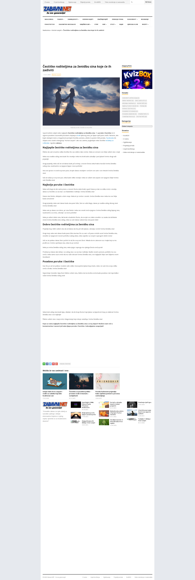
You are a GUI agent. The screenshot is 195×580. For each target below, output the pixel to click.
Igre (103, 24)
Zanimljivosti (73, 19)
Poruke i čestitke (65, 364)
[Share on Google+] (56, 364)
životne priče (141, 116)
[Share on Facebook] (47, 364)
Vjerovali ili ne (132, 24)
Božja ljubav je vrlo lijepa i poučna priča (89, 413)
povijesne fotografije (130, 111)
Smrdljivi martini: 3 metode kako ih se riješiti (116, 421)
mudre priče (142, 103)
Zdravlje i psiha (117, 19)
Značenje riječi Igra (144, 402)
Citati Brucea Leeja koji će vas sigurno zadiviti (144, 412)
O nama (47, 2)
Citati (112, 24)
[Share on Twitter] (50, 364)
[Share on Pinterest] (53, 364)
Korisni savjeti (88, 19)
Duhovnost (131, 19)
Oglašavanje (72, 2)
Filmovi (60, 19)
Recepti (144, 24)
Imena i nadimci (128, 100)
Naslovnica (49, 19)
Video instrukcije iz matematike (115, 2)
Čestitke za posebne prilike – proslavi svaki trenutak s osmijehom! (80, 394)
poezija (143, 106)
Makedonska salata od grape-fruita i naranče (116, 412)
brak (78, 135)
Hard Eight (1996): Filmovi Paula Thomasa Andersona (88, 404)
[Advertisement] (97, 48)
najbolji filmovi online (130, 106)
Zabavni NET (50, 577)
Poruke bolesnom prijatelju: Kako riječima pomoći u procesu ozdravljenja (107, 394)
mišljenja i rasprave (129, 103)
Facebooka (110, 138)
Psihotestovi (50, 24)
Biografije (144, 19)
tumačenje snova (128, 116)
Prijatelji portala (85, 2)
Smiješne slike (85, 24)
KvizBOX (97, 2)
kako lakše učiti (140, 100)
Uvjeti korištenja (59, 2)
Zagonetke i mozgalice (67, 24)
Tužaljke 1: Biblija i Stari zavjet (144, 420)
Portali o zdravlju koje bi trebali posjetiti (116, 404)
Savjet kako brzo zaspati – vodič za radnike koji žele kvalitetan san (53, 394)
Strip (96, 24)
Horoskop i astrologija (130, 98)
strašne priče (143, 114)
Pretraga (148, 2)
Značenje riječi (102, 19)
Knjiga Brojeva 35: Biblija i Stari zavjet (88, 422)
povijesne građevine (129, 114)
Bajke (121, 24)
